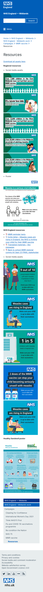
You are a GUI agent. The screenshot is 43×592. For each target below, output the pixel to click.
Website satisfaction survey (14, 565)
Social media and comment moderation (19, 560)
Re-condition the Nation (16, 530)
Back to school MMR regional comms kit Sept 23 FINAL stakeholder (22, 251)
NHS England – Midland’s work (18, 505)
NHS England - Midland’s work (16, 41)
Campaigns (8, 43)
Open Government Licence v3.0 (15, 568)
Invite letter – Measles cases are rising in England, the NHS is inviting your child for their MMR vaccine (21, 239)
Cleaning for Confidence (16, 513)
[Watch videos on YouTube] (14, 575)
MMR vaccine (22, 43)
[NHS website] (8, 585)
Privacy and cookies (10, 557)
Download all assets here (14, 61)
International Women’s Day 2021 (19, 516)
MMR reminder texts (16, 234)
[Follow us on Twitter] (4, 575)
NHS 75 (9, 534)
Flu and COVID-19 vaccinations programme (19, 525)
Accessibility (7, 563)
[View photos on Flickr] (19, 575)
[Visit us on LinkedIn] (9, 575)
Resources (13, 541)
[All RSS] (23, 575)
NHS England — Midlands (22, 38)
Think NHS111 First (14, 520)
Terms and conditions (11, 555)
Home (6, 38)
